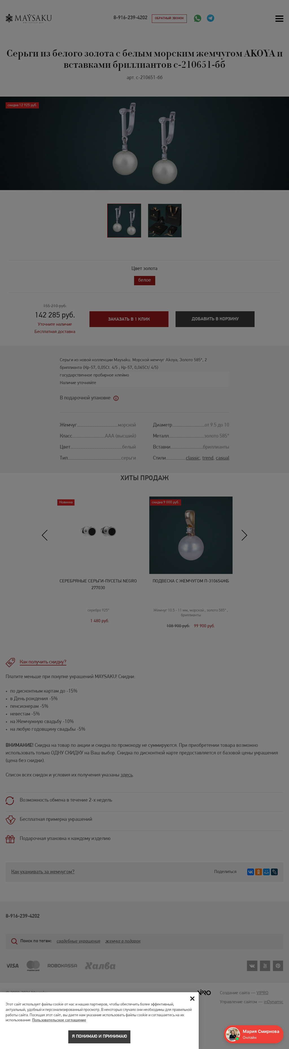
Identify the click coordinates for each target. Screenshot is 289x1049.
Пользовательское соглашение (59, 1020)
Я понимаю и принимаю (99, 1036)
